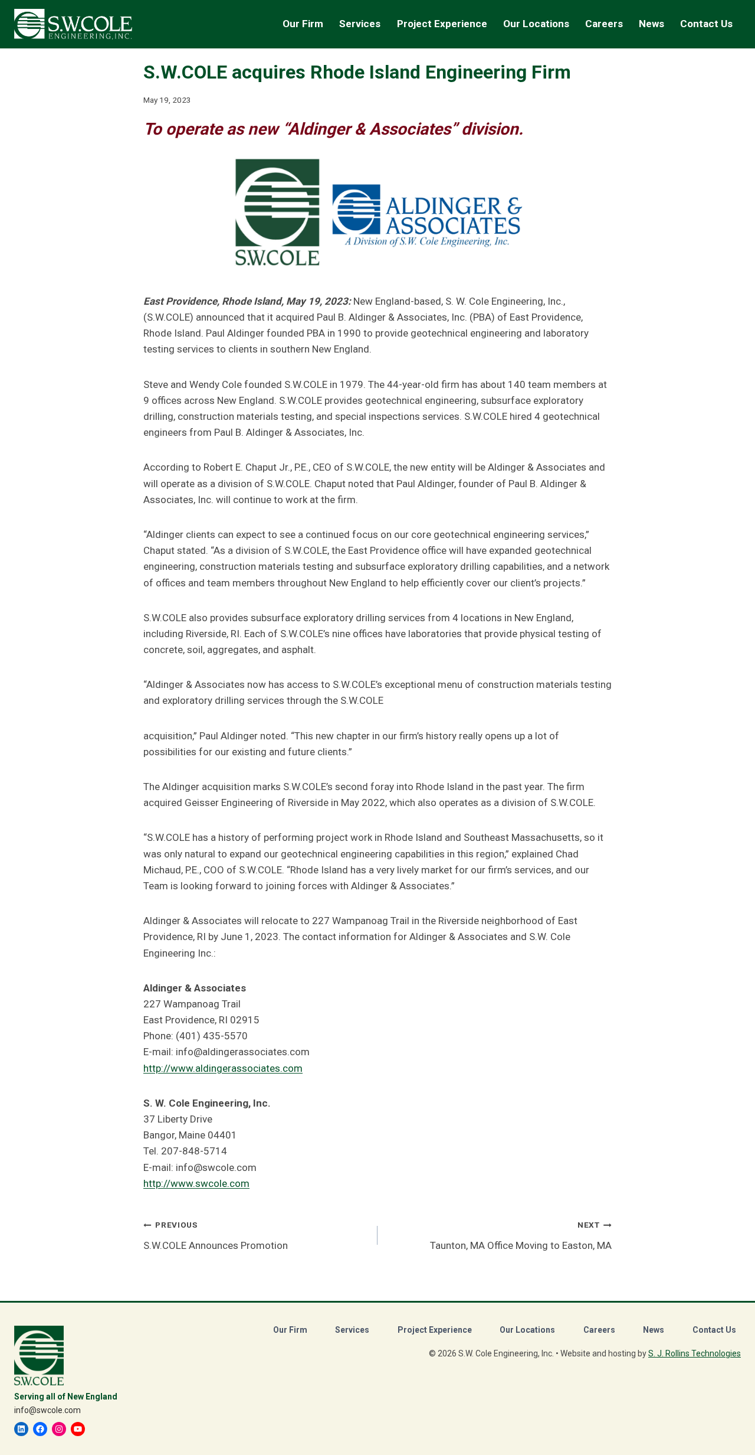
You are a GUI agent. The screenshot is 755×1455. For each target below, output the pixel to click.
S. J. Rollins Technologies (694, 1353)
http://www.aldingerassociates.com (223, 1068)
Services (352, 1330)
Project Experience (442, 24)
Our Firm (290, 1330)
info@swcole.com (47, 1410)
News (651, 24)
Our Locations (536, 24)
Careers (599, 1330)
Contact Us (706, 24)
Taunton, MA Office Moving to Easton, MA (521, 1235)
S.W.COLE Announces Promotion (215, 1235)
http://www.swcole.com (196, 1183)
